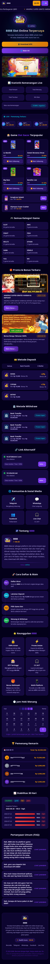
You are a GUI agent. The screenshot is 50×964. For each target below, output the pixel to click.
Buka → (42, 464)
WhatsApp (25, 945)
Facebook (33, 945)
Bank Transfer (25, 366)
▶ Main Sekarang (13, 161)
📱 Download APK (25, 44)
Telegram (16, 945)
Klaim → (11, 308)
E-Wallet (40, 366)
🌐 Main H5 (25, 51)
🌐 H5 (45, 3)
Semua (9, 366)
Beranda (9, 945)
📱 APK (36, 3)
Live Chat (41, 945)
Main (43, 198)
